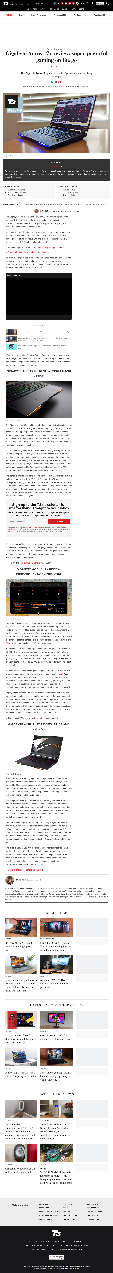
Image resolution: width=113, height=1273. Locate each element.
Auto (74, 9)
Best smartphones (70, 1215)
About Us (80, 1241)
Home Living (54, 9)
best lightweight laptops (30, 563)
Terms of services (34, 528)
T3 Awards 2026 (60, 15)
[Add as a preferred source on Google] (56, 1257)
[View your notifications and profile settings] (92, 3)
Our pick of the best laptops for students (25, 870)
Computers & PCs (59, 49)
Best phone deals (93, 1207)
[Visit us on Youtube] (66, 3)
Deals (21, 15)
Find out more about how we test (97, 204)
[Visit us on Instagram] (69, 3)
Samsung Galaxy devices (49, 1211)
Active (42, 9)
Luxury (65, 9)
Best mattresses (69, 1219)
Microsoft (59, 674)
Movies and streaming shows (50, 1215)
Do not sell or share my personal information (61, 1249)
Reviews (76, 211)
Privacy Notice (12, 529)
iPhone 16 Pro (44, 1207)
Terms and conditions (33, 1245)
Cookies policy (65, 1245)
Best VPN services (46, 1219)
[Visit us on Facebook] (54, 3)
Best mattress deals (94, 1211)
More (81, 9)
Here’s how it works (83, 86)
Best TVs (66, 1211)
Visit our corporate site (82, 1266)
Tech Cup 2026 (99, 15)
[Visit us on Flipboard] (73, 3)
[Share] (52, 82)
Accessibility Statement (39, 1241)
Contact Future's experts (63, 1241)
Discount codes (93, 1219)
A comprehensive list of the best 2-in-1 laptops (28, 252)
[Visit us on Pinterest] (62, 3)
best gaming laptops (46, 248)
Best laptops (67, 1207)
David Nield (46, 211)
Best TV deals (92, 1215)
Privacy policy (51, 1245)
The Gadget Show (80, 15)
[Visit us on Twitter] (58, 3)
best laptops (39, 718)
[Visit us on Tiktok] (77, 3)
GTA (8, 643)
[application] (39, 296)
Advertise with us (81, 1245)
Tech (35, 9)
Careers (35, 1249)
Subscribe (99, 3)
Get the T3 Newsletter (38, 15)
